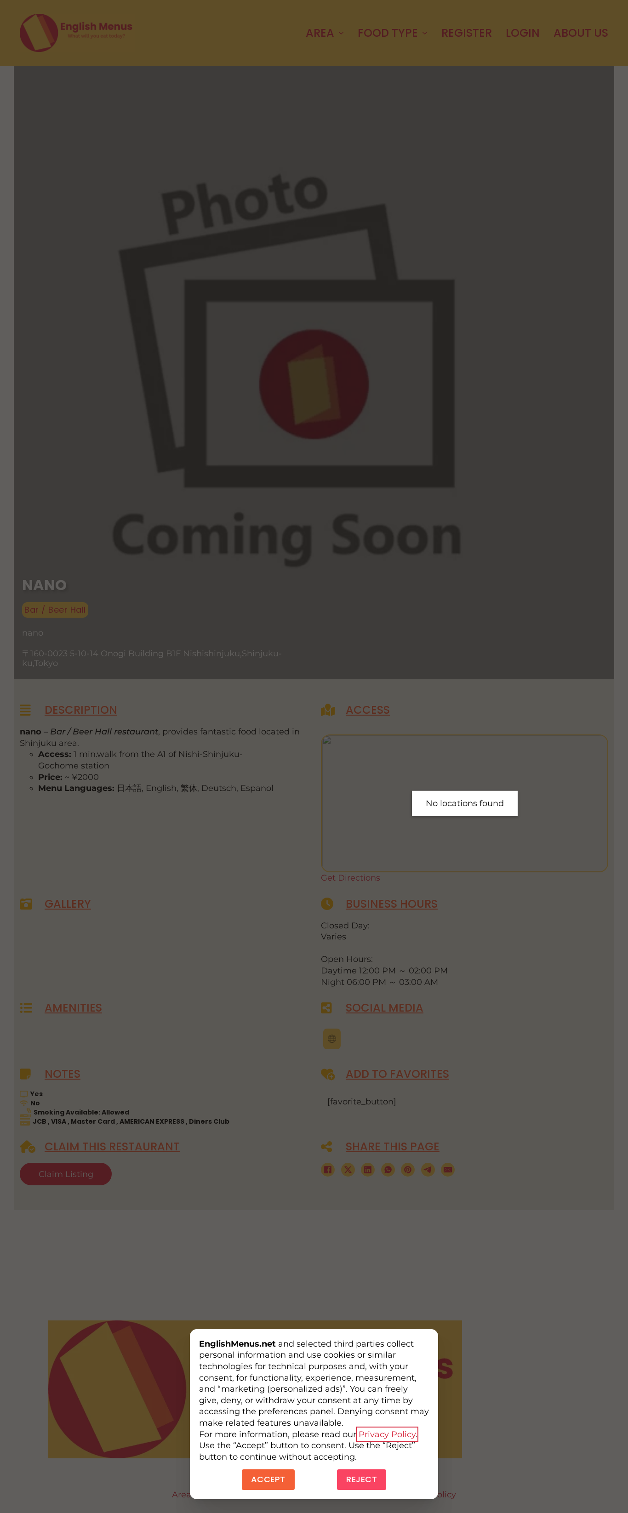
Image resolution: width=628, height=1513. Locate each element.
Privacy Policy (387, 1434)
